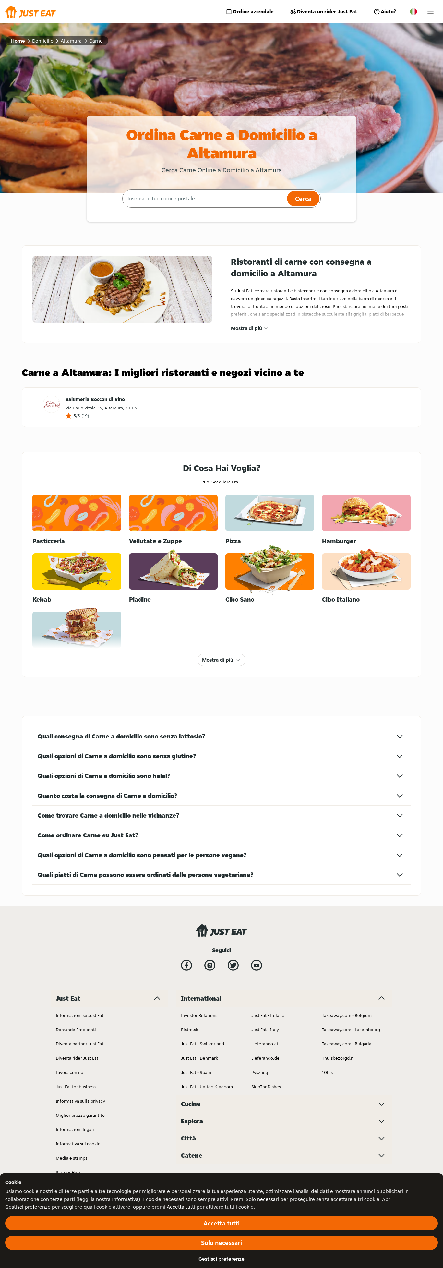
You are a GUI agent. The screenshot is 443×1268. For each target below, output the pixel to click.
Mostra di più (246, 328)
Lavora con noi (70, 1072)
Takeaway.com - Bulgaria (346, 1044)
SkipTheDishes (266, 1087)
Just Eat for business (76, 1087)
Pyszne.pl (261, 1072)
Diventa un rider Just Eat (327, 11)
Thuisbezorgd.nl (338, 1058)
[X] (233, 965)
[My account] (430, 12)
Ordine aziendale (253, 11)
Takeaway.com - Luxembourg (351, 1029)
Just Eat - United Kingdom (207, 1087)
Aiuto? (388, 11)
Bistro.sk (189, 1029)
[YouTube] (256, 965)
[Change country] (413, 12)
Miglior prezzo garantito (80, 1115)
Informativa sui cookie (78, 1144)
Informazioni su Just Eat (79, 1015)
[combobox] (203, 198)
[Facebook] (186, 965)
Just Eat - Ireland (267, 1015)
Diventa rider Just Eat (77, 1058)
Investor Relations (199, 1015)
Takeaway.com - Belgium (347, 1015)
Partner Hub (68, 1172)
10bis (327, 1072)
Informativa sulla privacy (80, 1101)
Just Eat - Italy (265, 1029)
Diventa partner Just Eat (79, 1044)
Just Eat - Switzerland (202, 1044)
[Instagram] (209, 965)
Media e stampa (72, 1158)
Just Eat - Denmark (199, 1058)
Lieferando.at (264, 1044)
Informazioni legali (75, 1129)
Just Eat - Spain (196, 1072)
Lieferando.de (265, 1058)
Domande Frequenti (76, 1029)
